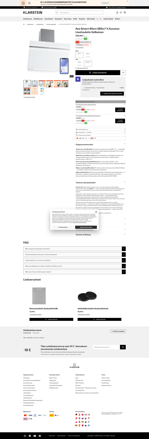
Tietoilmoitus (105, 383)
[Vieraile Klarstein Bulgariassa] (86, 422)
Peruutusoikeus (79, 390)
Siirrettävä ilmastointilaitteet (31, 380)
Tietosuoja (52, 435)
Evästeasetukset (106, 385)
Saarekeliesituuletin (29, 385)
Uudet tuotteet (108, 19)
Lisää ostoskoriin (99, 73)
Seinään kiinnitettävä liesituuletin (33, 400)
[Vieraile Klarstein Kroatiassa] (79, 422)
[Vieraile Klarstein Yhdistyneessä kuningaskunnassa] (79, 418)
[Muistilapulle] (123, 72)
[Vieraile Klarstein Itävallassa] (79, 415)
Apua (77, 378)
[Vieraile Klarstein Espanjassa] (76, 418)
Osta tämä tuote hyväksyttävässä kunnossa (89, 115)
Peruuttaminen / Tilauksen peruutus (85, 388)
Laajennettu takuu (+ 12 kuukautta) (94, 87)
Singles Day (52, 380)
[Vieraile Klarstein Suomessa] (89, 422)
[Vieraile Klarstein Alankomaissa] (79, 425)
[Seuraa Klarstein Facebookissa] (29, 436)
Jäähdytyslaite (27, 398)
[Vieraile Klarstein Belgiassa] (76, 425)
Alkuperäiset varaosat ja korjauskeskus (87, 393)
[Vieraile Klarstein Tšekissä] (86, 418)
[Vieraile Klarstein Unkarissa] (89, 418)
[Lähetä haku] (57, 12)
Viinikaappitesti (54, 383)
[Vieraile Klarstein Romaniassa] (83, 422)
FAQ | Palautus (79, 383)
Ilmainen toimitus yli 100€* (50, 7)
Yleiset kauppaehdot (74, 435)
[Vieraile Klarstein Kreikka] (89, 425)
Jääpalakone (27, 393)
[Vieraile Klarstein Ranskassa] (86, 415)
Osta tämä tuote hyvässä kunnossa (87, 104)
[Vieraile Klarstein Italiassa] (89, 415)
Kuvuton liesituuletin (51, 24)
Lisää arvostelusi (118, 331)
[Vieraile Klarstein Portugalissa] (83, 425)
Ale (100, 19)
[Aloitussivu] (25, 24)
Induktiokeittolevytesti (55, 385)
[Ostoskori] (125, 12)
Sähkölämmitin (53, 388)
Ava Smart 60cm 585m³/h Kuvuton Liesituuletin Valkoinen (72, 24)
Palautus (78, 385)
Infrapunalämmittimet (29, 390)
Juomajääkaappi (28, 395)
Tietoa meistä (105, 378)
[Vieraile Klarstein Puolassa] (76, 422)
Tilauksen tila (79, 380)
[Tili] (117, 12)
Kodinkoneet (30, 24)
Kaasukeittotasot (28, 405)
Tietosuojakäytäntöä (106, 413)
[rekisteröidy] (127, 19)
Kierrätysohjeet (106, 380)
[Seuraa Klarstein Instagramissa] (24, 436)
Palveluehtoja (114, 413)
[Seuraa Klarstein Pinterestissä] (39, 436)
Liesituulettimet (40, 24)
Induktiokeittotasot (28, 403)
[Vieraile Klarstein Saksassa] (76, 415)
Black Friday (53, 378)
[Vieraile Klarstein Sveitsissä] (83, 415)
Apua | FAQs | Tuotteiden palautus (117, 7)
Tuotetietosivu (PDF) (79, 38)
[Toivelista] (121, 12)
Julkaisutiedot (61, 435)
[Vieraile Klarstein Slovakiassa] (83, 418)
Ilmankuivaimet (27, 383)
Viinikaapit (26, 378)
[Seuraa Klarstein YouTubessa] (34, 436)
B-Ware (117, 19)
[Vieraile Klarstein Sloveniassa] (86, 425)
